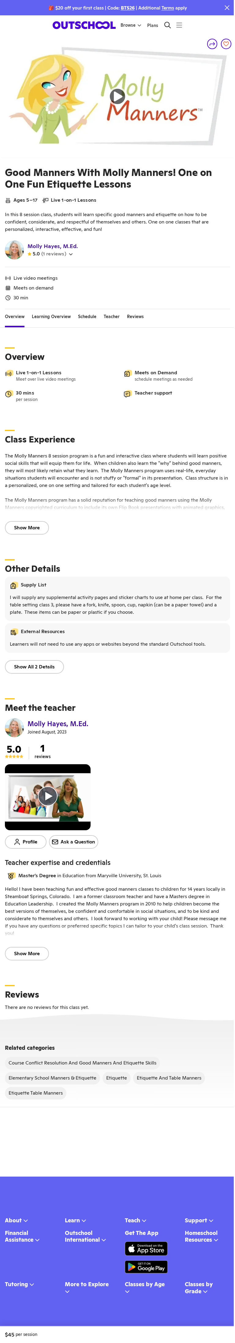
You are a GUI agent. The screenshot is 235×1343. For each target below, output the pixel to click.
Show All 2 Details (34, 667)
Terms (168, 8)
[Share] (212, 44)
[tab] (14, 316)
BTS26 (128, 8)
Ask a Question (78, 842)
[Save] (226, 44)
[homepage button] (84, 25)
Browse (128, 25)
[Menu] (179, 25)
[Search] (167, 25)
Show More (27, 527)
